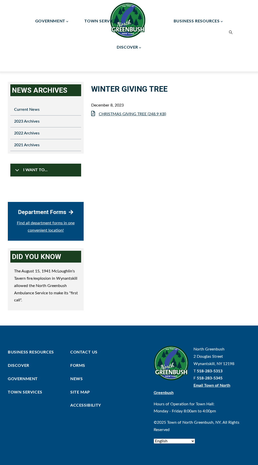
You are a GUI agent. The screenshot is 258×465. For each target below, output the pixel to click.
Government (50, 21)
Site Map (80, 392)
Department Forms (42, 212)
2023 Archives (27, 121)
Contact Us (84, 352)
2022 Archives (27, 133)
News (76, 379)
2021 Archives (27, 145)
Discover (127, 47)
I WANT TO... (35, 170)
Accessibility (85, 405)
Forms (77, 366)
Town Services (101, 21)
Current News (27, 110)
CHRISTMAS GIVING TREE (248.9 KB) (132, 114)
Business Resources (197, 21)
